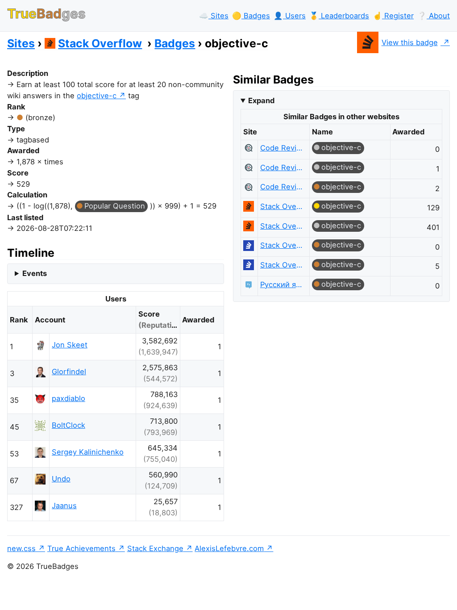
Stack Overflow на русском (281, 245)
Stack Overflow (100, 43)
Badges (174, 43)
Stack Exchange (155, 548)
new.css (21, 548)
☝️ (393, 15)
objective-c (96, 95)
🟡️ (251, 15)
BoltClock (68, 425)
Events (34, 273)
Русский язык (281, 284)
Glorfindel (69, 371)
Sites (21, 43)
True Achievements (81, 548)
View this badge (410, 42)
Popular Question (114, 205)
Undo (61, 478)
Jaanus (64, 505)
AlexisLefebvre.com (229, 548)
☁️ (213, 15)
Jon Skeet (69, 344)
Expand (261, 100)
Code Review (281, 147)
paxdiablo (68, 398)
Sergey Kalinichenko (88, 451)
